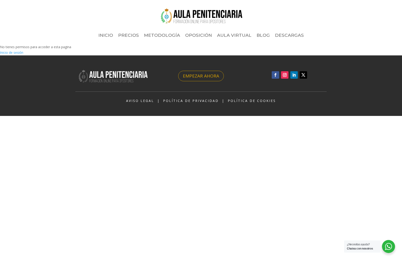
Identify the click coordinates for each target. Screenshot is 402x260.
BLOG (263, 35)
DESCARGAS (289, 35)
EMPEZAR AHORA (201, 76)
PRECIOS (128, 35)
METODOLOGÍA (162, 35)
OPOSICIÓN (198, 35)
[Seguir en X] (303, 75)
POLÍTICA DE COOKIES (252, 100)
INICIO (105, 35)
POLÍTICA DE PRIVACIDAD (191, 100)
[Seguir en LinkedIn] (294, 75)
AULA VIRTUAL (234, 35)
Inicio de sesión (11, 52)
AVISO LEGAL (140, 100)
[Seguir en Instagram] (284, 75)
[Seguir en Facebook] (275, 75)
